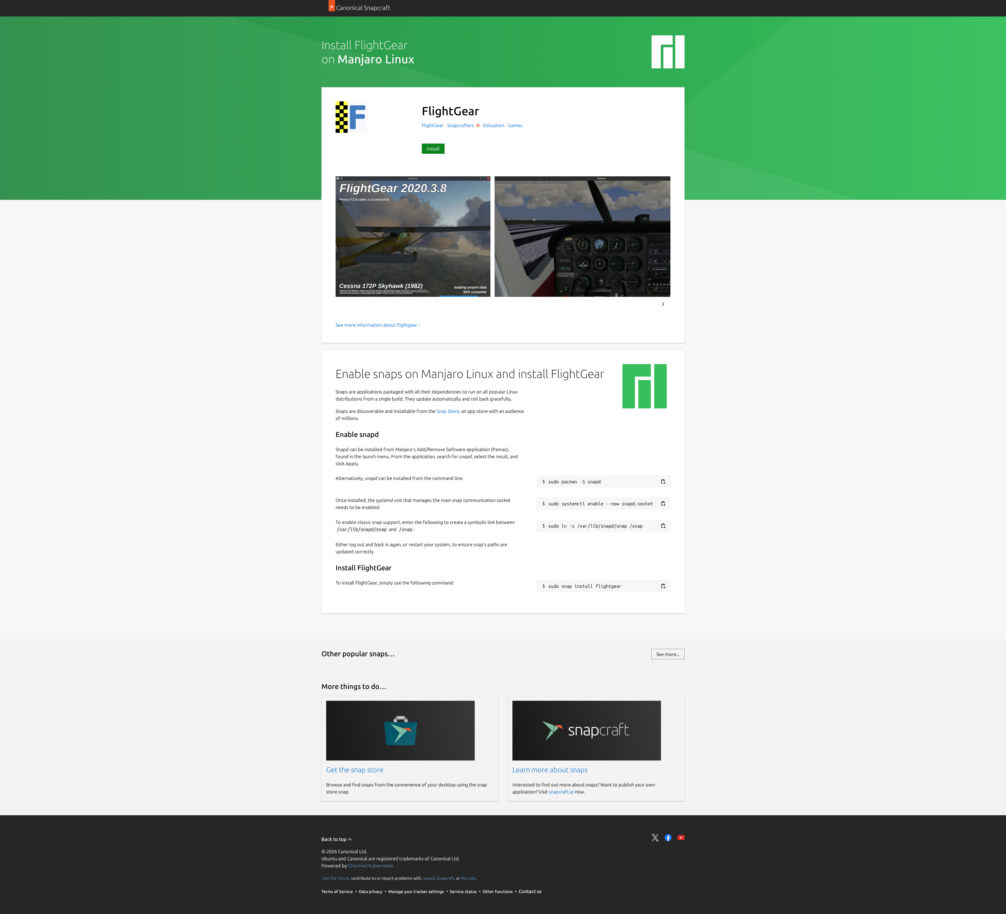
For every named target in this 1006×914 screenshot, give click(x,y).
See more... (668, 654)
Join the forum (335, 878)
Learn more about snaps (550, 770)
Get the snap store (355, 770)
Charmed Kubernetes (370, 865)
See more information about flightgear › (378, 324)
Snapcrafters (461, 125)
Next (663, 304)
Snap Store (447, 411)
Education (493, 125)
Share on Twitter (655, 837)
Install (433, 148)
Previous (647, 304)
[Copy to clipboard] (663, 482)
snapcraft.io (561, 791)
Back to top (334, 839)
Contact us (530, 891)
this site (468, 878)
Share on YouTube (681, 837)
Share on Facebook (668, 837)
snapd (428, 878)
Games (515, 125)
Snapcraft (445, 878)
